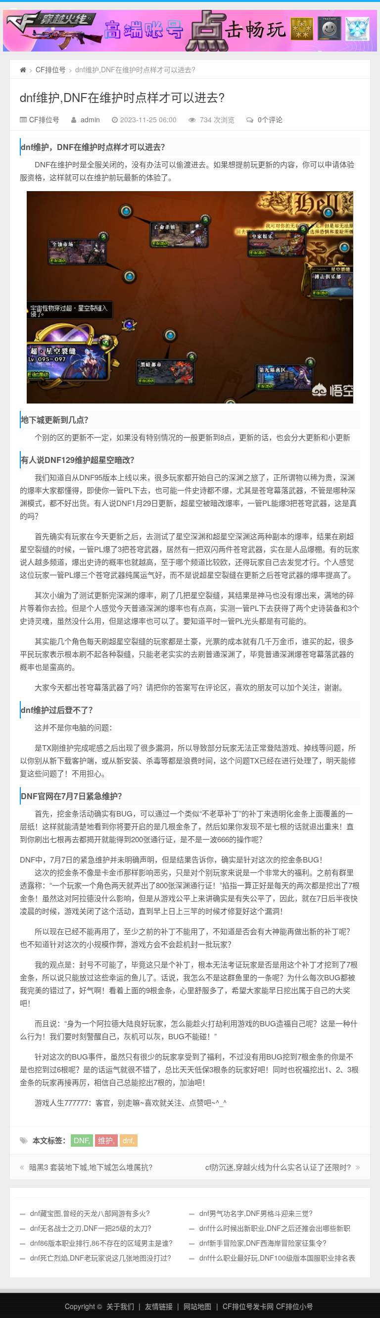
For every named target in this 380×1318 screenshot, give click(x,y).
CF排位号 (51, 69)
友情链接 (159, 1306)
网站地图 (197, 1306)
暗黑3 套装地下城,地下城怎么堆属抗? (90, 1167)
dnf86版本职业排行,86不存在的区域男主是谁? (101, 1243)
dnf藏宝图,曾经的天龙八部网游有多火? (90, 1213)
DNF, (82, 1140)
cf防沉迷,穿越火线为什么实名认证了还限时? (278, 1167)
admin (90, 119)
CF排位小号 (294, 1306)
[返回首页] (23, 69)
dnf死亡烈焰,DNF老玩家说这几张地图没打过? (100, 1258)
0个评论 (270, 119)
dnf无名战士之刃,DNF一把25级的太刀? (90, 1228)
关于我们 (120, 1306)
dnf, (129, 1140)
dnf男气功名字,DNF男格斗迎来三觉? (256, 1213)
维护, (106, 1140)
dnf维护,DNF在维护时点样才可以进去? (122, 96)
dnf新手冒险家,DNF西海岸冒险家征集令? (263, 1243)
